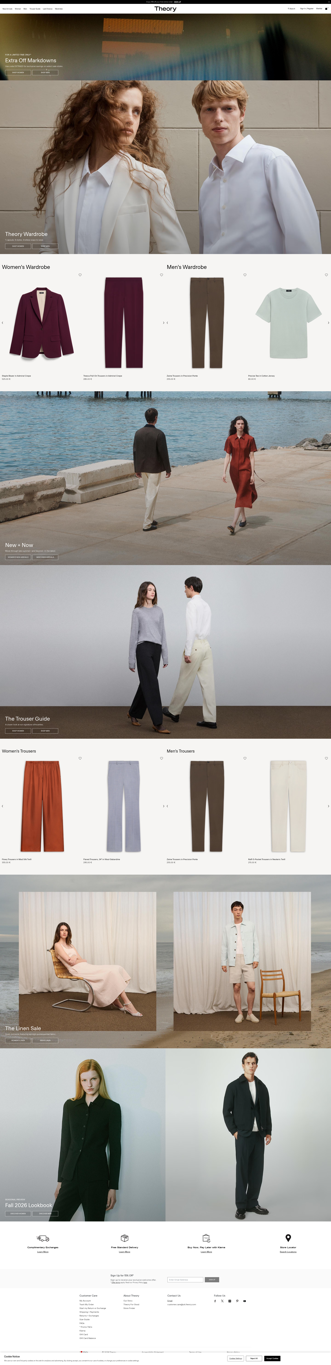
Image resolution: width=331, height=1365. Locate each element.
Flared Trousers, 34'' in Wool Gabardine (101, 859)
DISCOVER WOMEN (18, 1214)
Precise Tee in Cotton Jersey (261, 376)
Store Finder (129, 1308)
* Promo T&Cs (86, 1327)
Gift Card (84, 1334)
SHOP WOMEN (18, 73)
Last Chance (47, 9)
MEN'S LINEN (45, 1040)
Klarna (82, 1330)
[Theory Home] (165, 9)
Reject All (254, 1358)
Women (18, 9)
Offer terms (116, 1282)
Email (169, 1300)
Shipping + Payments (89, 1312)
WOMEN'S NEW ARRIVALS (18, 557)
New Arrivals (7, 9)
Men (25, 9)
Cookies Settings (235, 1358)
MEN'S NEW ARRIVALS (45, 557)
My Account (85, 1300)
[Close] (329, 2)
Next (163, 323)
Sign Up (212, 1280)
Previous (2, 323)
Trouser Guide (35, 9)
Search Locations (288, 1252)
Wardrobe (59, 9)
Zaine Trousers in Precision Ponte (182, 376)
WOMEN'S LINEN (18, 1040)
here (145, 1282)
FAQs (82, 1323)
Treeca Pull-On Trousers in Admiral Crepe (102, 376)
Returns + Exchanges (89, 1315)
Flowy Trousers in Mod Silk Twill (16, 859)
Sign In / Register (307, 9)
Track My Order (87, 1304)
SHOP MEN (45, 73)
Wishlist (319, 9)
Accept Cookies (272, 1358)
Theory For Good (131, 1304)
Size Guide (85, 1319)
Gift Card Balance (88, 1338)
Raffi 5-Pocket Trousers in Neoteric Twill (266, 859)
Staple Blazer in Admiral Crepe (16, 376)
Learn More (42, 1252)
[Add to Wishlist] (80, 275)
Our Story (127, 1300)
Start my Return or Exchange (93, 1308)
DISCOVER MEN (45, 1214)
